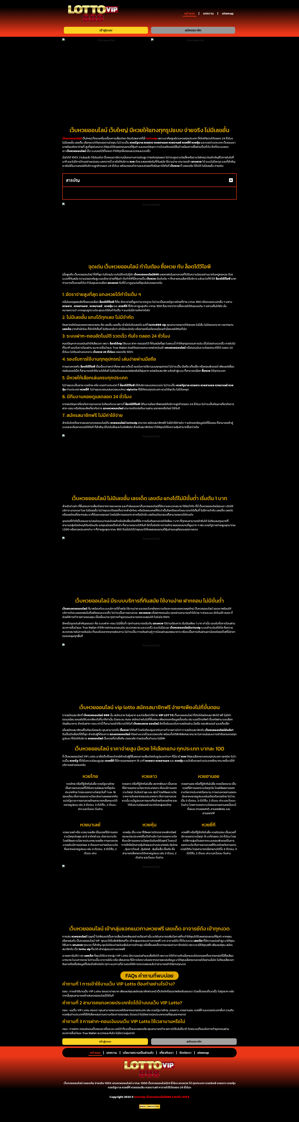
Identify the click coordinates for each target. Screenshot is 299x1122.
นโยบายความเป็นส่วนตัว (138, 1052)
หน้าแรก (189, 13)
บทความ (208, 13)
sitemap (228, 13)
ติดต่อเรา (185, 1052)
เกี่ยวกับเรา (166, 1052)
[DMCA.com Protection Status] (149, 1107)
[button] (231, 180)
